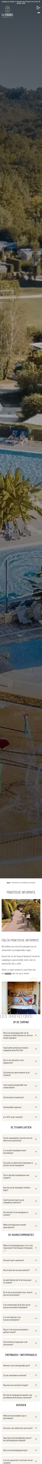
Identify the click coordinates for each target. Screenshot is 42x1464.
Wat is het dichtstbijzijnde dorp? (15, 1450)
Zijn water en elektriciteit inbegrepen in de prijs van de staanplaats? (18, 1164)
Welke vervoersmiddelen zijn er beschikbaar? (15, 1416)
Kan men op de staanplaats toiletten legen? (16, 1188)
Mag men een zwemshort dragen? (15, 1385)
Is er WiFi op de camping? (13, 1117)
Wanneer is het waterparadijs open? (16, 1365)
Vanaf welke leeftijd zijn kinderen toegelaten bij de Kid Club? (15, 1048)
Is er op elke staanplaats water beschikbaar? (14, 1151)
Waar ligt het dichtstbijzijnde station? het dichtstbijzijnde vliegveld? (17, 1439)
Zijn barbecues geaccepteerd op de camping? (16, 1073)
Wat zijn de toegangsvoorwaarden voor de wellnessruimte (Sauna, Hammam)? (17, 1396)
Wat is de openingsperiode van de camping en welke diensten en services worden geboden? (18, 1035)
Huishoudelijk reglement (12, 1107)
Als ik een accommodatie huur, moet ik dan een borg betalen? (17, 1293)
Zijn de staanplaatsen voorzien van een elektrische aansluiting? (17, 1139)
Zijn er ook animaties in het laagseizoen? (13, 1061)
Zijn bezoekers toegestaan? (13, 1097)
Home (8, 882)
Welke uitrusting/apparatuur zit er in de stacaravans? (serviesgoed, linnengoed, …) (18, 1248)
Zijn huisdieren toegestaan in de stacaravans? (15, 1343)
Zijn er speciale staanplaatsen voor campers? (16, 1176)
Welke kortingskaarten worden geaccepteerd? (14, 1225)
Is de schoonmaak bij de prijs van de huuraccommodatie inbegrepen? (16, 1306)
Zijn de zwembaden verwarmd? (14, 1375)
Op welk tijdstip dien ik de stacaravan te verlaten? (17, 1281)
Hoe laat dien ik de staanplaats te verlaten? (15, 1213)
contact (8, 973)
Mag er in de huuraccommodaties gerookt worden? (15, 1330)
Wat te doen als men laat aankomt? (16, 1270)
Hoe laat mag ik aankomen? (13, 1260)
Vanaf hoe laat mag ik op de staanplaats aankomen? (13, 1201)
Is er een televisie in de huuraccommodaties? (12, 1318)
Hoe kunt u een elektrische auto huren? (18, 1428)
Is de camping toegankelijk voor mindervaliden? (15, 1086)
